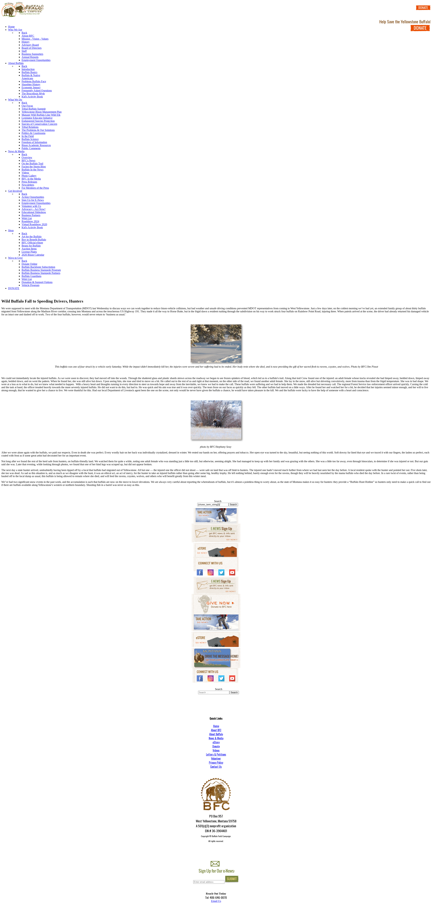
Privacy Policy (216, 763)
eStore (216, 742)
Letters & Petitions (216, 754)
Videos (216, 750)
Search (217, 501)
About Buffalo (216, 734)
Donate (216, 746)
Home (216, 726)
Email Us (216, 901)
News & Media (216, 738)
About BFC (216, 730)
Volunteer (216, 758)
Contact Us (216, 767)
